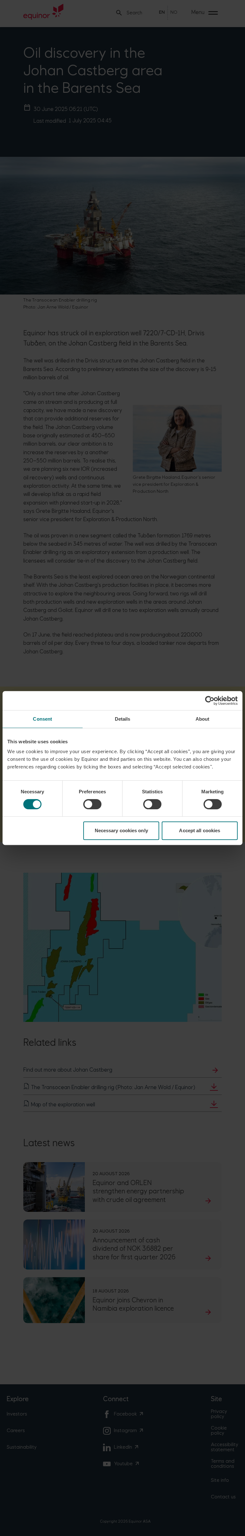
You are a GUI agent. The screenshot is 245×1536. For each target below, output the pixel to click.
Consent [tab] (42, 719)
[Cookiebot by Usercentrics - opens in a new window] (210, 700)
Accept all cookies (199, 830)
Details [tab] (122, 719)
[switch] (92, 804)
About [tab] (203, 719)
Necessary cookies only (121, 830)
